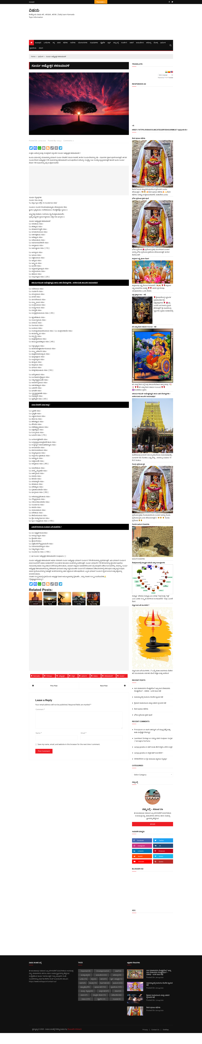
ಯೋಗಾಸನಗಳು (82, 42)
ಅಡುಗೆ (132, 42)
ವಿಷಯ (34, 10)
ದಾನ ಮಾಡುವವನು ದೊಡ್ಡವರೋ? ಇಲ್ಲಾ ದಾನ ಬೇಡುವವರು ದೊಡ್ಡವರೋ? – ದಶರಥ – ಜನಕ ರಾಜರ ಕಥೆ (152, 689)
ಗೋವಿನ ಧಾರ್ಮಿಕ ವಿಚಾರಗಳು (140, 524)
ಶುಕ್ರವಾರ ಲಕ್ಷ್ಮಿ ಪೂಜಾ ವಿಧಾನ (140, 258)
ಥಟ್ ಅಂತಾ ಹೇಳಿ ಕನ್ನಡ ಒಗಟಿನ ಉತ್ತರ (160, 747)
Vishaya (49, 676)
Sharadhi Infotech (75, 1029)
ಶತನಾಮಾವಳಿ (108, 676)
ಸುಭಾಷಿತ (116, 999)
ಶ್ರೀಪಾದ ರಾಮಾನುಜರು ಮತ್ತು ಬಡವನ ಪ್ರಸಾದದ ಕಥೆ (150, 703)
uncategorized (102, 971)
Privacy (145, 1029)
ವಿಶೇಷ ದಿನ (116, 995)
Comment (40, 709)
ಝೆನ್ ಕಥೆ (104, 983)
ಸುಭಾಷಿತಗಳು (94, 42)
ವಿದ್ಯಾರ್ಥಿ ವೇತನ (99, 995)
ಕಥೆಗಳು (65, 42)
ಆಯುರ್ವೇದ (140, 42)
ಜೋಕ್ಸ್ (156, 42)
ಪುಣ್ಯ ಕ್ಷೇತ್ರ (85, 987)
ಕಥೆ (103, 979)
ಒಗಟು (83, 979)
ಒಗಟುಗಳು (47, 42)
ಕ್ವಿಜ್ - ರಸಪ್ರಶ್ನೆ (116, 979)
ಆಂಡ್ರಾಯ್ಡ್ (85, 975)
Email (83, 733)
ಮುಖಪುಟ (31, 2)
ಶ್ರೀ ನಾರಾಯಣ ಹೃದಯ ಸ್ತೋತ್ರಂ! (156, 759)
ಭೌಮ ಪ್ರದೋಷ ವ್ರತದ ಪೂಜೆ (140, 198)
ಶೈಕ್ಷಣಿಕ (102, 42)
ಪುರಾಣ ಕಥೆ (100, 987)
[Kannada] (169, 72)
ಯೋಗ (41, 48)
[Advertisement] (125, 22)
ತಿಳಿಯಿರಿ (152, 824)
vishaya (59, 141)
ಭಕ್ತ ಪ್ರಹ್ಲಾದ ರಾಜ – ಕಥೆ (139, 294)
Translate (170, 77)
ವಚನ (59, 42)
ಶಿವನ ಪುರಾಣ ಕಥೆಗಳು (138, 138)
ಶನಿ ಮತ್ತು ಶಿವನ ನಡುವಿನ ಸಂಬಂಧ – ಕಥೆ (144, 327)
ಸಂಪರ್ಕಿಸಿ (124, 42)
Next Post (104, 686)
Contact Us (155, 1029)
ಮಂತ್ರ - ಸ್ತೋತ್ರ (87, 991)
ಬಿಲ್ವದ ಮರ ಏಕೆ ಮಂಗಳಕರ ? (140, 605)
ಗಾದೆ (83, 983)
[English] (172, 72)
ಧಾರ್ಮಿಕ (163, 42)
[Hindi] (166, 72)
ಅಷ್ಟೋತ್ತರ (62, 676)
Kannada (36, 676)
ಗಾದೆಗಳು (73, 42)
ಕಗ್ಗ (54, 42)
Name (39, 733)
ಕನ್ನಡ (73, 676)
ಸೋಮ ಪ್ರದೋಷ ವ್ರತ (138, 464)
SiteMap (166, 1029)
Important (85, 971)
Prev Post (53, 686)
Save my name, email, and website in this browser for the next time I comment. (69, 744)
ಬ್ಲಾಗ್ (109, 42)
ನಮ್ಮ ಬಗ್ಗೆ (116, 42)
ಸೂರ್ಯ (122, 676)
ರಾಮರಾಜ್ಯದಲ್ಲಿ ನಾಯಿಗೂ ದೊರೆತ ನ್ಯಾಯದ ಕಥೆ (148, 697)
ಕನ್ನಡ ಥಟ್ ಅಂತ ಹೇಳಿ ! (155, 753)
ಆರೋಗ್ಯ (148, 42)
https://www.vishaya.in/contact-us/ (42, 981)
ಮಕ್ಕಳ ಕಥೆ (104, 991)
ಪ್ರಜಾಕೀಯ (33, 48)
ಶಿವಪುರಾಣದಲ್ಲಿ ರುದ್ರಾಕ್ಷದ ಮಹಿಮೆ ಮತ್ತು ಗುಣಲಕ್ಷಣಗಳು (148, 563)
